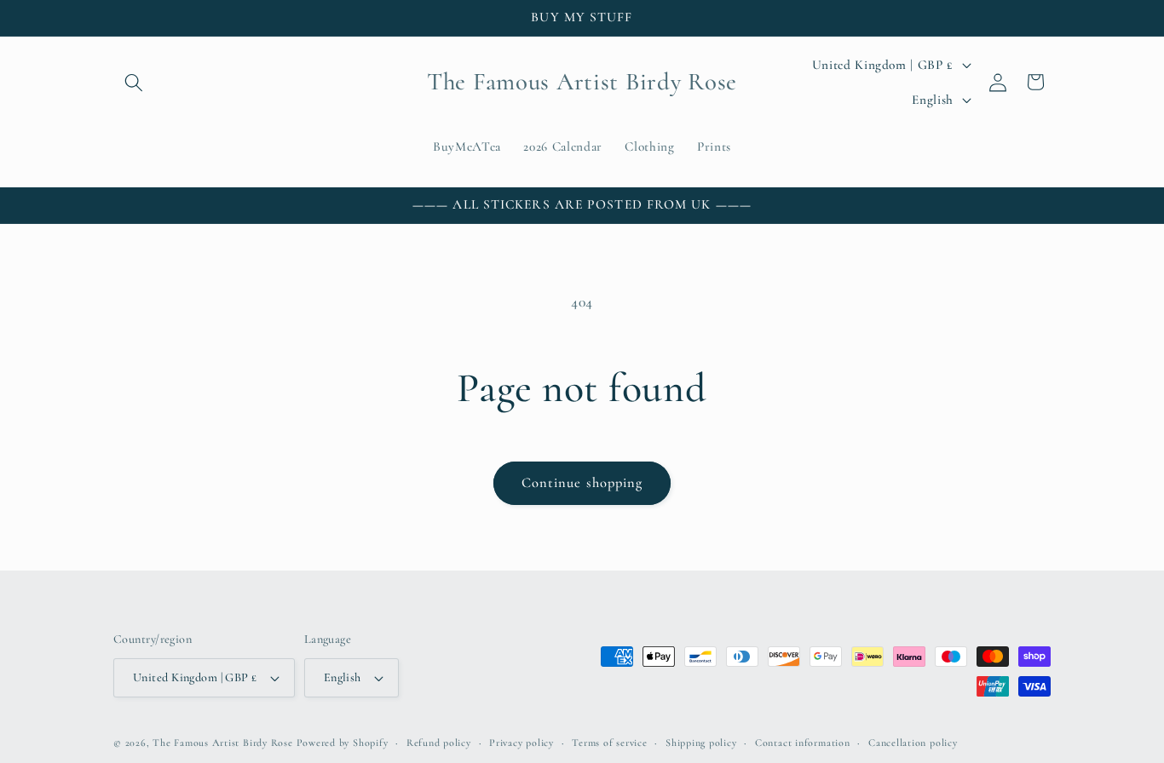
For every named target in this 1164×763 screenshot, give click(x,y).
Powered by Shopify (343, 743)
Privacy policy (521, 743)
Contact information (802, 743)
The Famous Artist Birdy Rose (223, 743)
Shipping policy (701, 743)
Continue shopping (582, 482)
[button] (133, 81)
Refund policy (438, 743)
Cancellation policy (913, 743)
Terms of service (609, 743)
